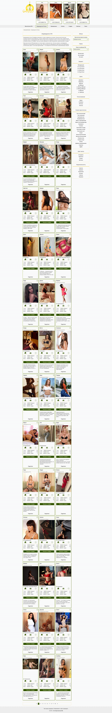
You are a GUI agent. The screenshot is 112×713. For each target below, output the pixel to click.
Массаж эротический (81, 134)
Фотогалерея (81, 55)
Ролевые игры (81, 139)
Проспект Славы (44, 211)
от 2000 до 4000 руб (81, 87)
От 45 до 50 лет (81, 72)
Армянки (81, 169)
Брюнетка (81, 156)
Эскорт (81, 132)
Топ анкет (81, 57)
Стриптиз (81, 145)
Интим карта (81, 53)
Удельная (27, 257)
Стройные (81, 102)
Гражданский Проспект (45, 632)
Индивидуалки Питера (42, 26)
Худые (81, 100)
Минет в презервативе (81, 120)
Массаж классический (81, 136)
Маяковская (43, 445)
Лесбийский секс (81, 118)
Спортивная (60, 586)
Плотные (81, 103)
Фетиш (80, 141)
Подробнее (30, 92)
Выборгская (43, 257)
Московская (43, 165)
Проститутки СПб (28, 26)
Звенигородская (28, 303)
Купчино (26, 118)
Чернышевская (61, 632)
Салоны (62, 26)
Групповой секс (81, 117)
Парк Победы (27, 211)
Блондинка (81, 154)
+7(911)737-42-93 (69, 22)
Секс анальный (81, 115)
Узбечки (81, 175)
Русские (81, 173)
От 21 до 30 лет (81, 66)
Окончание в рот (81, 131)
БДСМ (81, 146)
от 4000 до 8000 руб (81, 88)
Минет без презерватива (80, 122)
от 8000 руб (80, 90)
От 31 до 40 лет (81, 68)
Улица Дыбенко (61, 445)
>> (57, 703)
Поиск (85, 26)
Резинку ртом (81, 138)
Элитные (78, 26)
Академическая (44, 72)
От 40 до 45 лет (81, 70)
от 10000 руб (81, 92)
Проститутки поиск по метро (81, 37)
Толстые (81, 105)
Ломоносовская (28, 72)
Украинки (81, 176)
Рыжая (81, 158)
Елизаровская (27, 445)
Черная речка (60, 351)
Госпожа (81, 125)
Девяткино (60, 118)
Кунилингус (80, 124)
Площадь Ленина (28, 398)
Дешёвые (81, 80)
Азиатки (81, 168)
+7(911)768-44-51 (56, 22)
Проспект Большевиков (29, 632)
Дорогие (81, 83)
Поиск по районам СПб (81, 47)
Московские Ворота (45, 118)
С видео (70, 26)
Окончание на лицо (81, 129)
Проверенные (54, 26)
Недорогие (81, 81)
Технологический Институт (30, 165)
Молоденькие (81, 65)
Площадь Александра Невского (64, 257)
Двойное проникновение (80, 143)
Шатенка (81, 160)
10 (55, 703)
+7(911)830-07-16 (42, 22)
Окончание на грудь (81, 127)
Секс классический (81, 113)
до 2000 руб (81, 85)
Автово (59, 165)
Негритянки (81, 171)
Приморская (27, 351)
